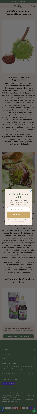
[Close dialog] (31, 191)
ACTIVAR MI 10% (18, 215)
